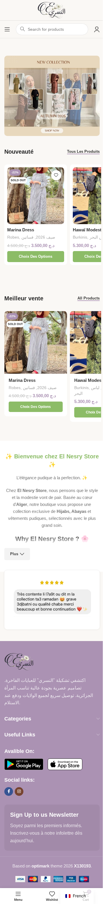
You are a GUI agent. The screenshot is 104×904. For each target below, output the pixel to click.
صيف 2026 (45, 237)
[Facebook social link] (8, 791)
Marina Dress (20, 229)
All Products (88, 298)
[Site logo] (52, 9)
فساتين (27, 237)
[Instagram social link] (19, 791)
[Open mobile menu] (7, 29)
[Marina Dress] (35, 195)
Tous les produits (83, 151)
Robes (13, 237)
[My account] (97, 29)
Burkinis (80, 237)
